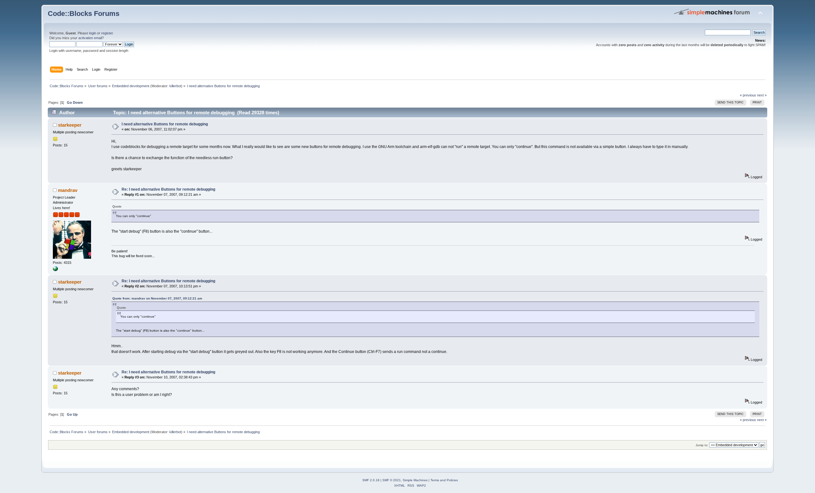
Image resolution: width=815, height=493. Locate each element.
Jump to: (702, 445)
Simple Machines (415, 480)
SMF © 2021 (391, 480)
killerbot (175, 86)
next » (762, 95)
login (92, 33)
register (107, 33)
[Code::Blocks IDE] (55, 270)
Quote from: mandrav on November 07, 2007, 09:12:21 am (157, 298)
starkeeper (70, 125)
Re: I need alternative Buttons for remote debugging (168, 189)
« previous (748, 95)
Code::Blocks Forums (83, 14)
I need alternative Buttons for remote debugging (165, 124)
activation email (90, 38)
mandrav (67, 190)
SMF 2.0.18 (370, 480)
